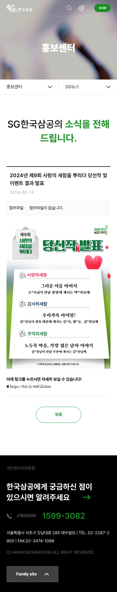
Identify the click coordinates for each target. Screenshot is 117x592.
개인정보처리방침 (20, 468)
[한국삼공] (19, 8)
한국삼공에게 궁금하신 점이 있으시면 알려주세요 (49, 492)
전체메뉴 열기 (81, 8)
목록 (58, 414)
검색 (69, 8)
